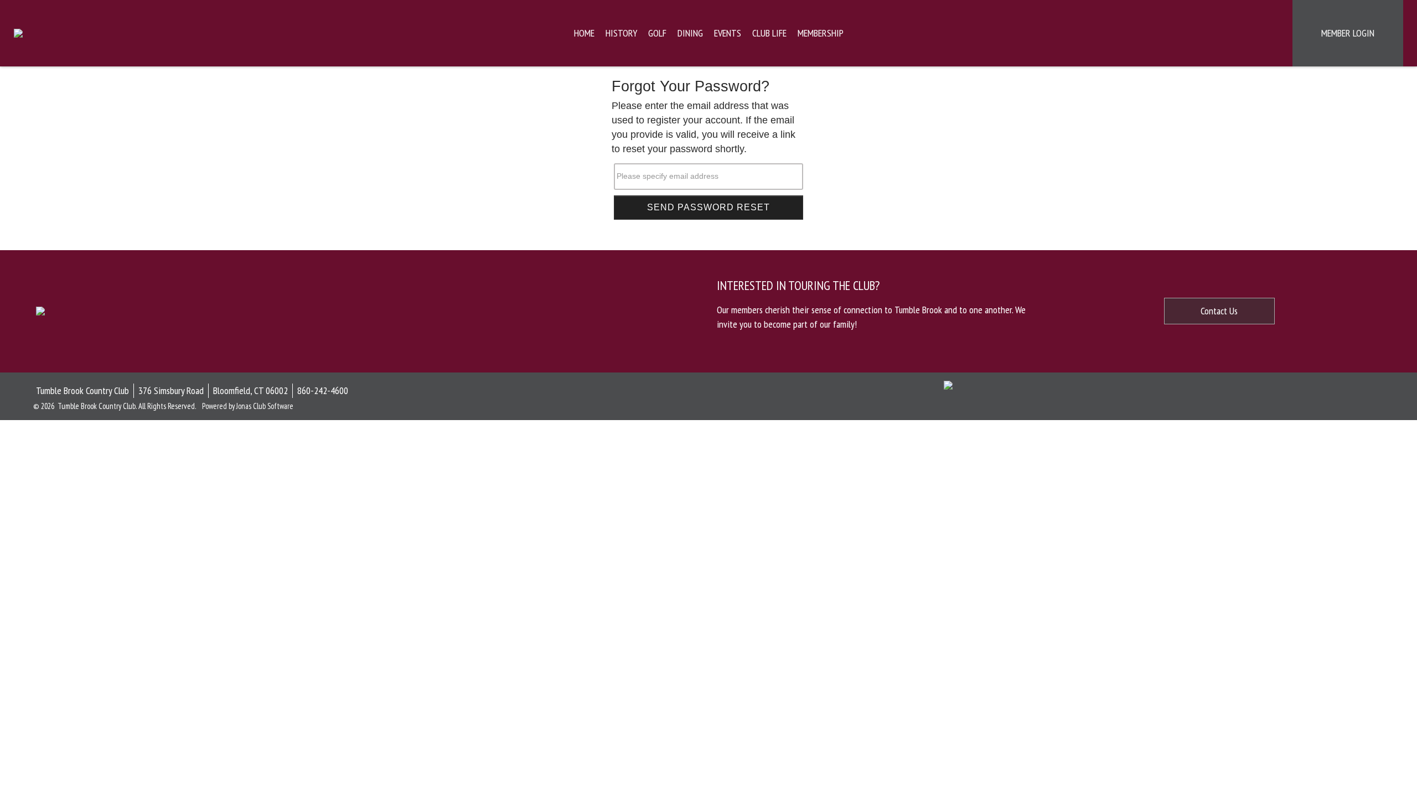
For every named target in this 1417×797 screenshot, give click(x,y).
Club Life (769, 33)
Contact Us (1219, 310)
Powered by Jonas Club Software (247, 406)
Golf (657, 33)
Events (727, 33)
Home (584, 33)
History (621, 33)
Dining (690, 33)
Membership (821, 33)
